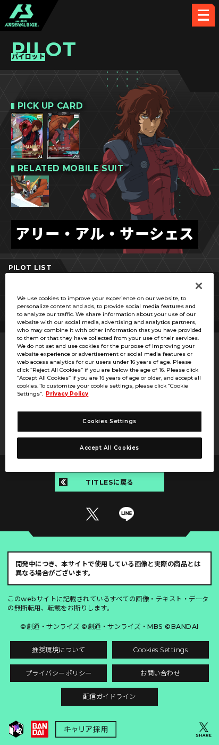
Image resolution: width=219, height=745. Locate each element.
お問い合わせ (160, 673)
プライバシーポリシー (59, 673)
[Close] (198, 285)
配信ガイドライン (109, 696)
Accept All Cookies (109, 447)
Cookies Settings (160, 650)
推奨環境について (58, 650)
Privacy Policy (67, 393)
